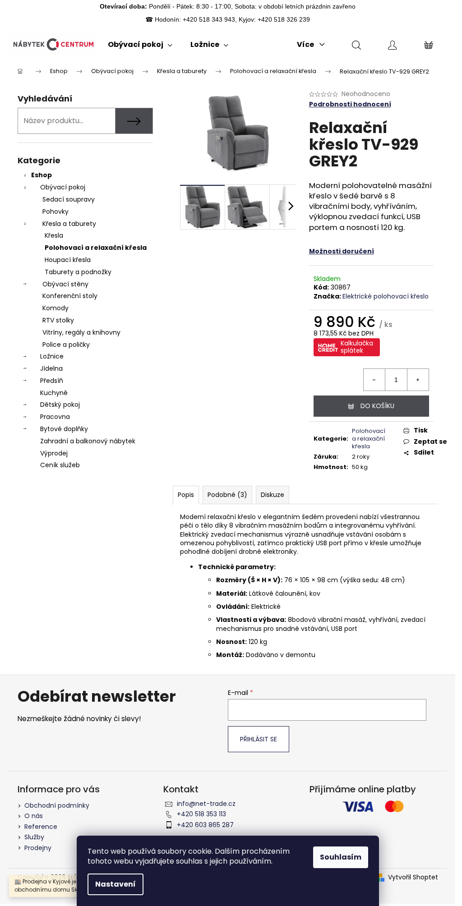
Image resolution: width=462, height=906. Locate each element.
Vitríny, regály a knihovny (81, 332)
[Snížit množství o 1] (374, 380)
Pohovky (55, 211)
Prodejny (37, 847)
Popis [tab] (186, 494)
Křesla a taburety (69, 223)
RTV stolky (58, 320)
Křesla (54, 235)
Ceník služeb (60, 464)
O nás (33, 815)
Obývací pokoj (62, 187)
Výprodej (54, 453)
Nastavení (115, 884)
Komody (55, 308)
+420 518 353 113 (201, 814)
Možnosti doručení (341, 251)
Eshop (41, 174)
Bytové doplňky (64, 428)
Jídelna (51, 368)
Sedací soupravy (68, 199)
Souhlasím (340, 857)
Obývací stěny (65, 284)
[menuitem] (140, 45)
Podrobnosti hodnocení (350, 104)
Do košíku (377, 405)
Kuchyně (54, 392)
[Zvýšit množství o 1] (418, 380)
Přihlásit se (258, 739)
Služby (34, 837)
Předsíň (51, 380)
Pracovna (55, 416)
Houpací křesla (68, 259)
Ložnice (52, 356)
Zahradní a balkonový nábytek (87, 441)
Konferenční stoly (69, 295)
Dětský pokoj (60, 404)
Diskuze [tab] (272, 494)
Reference (40, 826)
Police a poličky (66, 344)
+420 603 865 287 (205, 824)
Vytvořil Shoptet (413, 877)
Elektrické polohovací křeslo (385, 296)
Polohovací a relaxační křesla (96, 247)
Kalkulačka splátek (357, 347)
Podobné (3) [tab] (227, 494)
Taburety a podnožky (78, 271)
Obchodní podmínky (56, 805)
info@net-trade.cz (206, 803)
